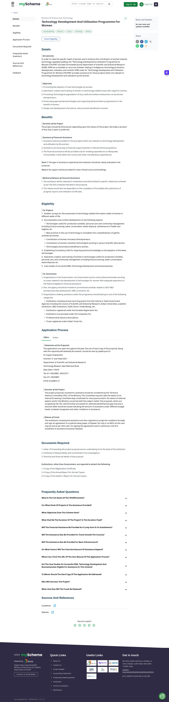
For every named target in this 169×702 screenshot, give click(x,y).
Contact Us (57, 665)
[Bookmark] (125, 18)
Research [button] (60, 31)
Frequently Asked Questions (64, 677)
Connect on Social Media (26, 674)
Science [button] (69, 31)
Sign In (129, 4)
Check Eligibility (50, 39)
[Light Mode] (156, 4)
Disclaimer (57, 682)
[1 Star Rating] (75, 625)
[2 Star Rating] (79, 625)
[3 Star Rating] (84, 625)
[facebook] (141, 41)
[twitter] (150, 41)
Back (16, 13)
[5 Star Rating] (93, 625)
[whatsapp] (137, 46)
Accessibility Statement (62, 673)
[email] (137, 41)
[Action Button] (30, 4)
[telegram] (146, 41)
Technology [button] (78, 31)
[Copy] (146, 46)
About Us (56, 661)
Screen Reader (58, 669)
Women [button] (88, 31)
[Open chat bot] (162, 696)
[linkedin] (141, 46)
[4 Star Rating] (89, 625)
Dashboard (57, 690)
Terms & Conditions (60, 686)
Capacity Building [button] (48, 31)
